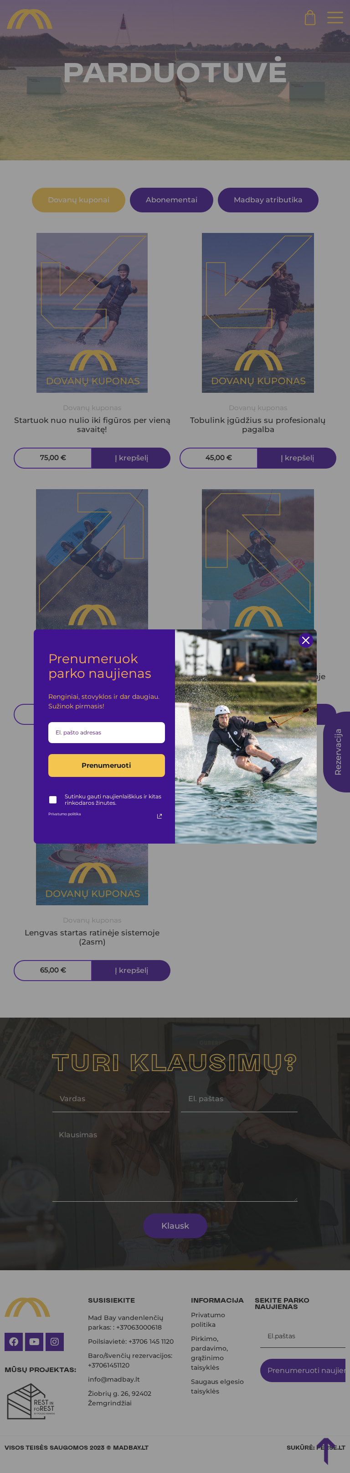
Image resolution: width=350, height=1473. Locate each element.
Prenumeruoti (106, 765)
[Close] (306, 640)
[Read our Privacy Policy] (159, 816)
